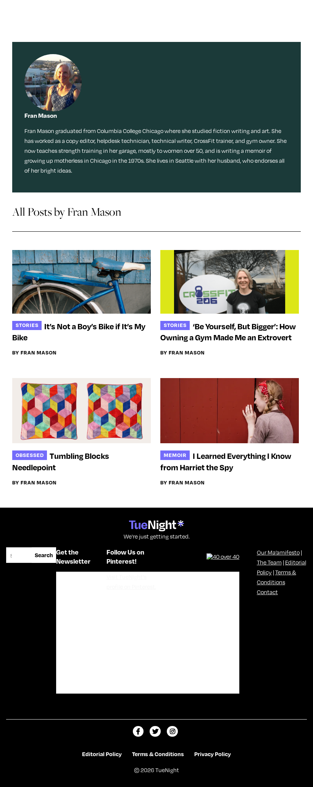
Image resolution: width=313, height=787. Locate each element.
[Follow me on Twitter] (155, 731)
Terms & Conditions (158, 753)
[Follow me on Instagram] (172, 731)
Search (44, 554)
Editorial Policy (102, 753)
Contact (267, 592)
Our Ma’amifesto (278, 552)
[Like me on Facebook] (138, 731)
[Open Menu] (299, 8)
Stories (27, 325)
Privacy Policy (212, 753)
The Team (269, 562)
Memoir (175, 455)
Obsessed (30, 455)
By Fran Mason (34, 352)
